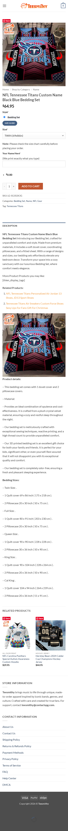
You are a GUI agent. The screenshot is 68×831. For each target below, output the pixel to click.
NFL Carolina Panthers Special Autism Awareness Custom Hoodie (15, 659)
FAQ (5, 771)
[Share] (22, 811)
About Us (7, 726)
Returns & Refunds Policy (16, 746)
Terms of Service (11, 765)
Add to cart (31, 186)
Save (8, 20)
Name (36, 89)
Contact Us (8, 733)
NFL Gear (37, 201)
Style (5, 112)
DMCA (6, 784)
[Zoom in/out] (3, 811)
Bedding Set (19, 201)
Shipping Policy (11, 739)
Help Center (9, 778)
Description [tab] (9, 225)
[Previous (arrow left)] (3, 825)
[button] (4, 6)
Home (5, 89)
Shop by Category (21, 89)
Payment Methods (13, 752)
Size (5, 129)
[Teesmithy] (34, 6)
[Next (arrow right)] (13, 825)
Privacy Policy (10, 758)
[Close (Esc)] (32, 811)
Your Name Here (11, 153)
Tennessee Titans (15, 206)
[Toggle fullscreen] (13, 811)
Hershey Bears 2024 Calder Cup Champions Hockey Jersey (50, 659)
